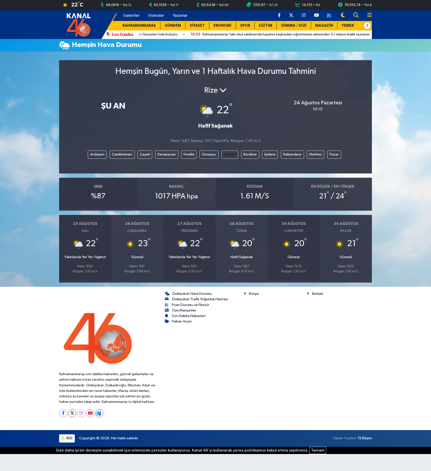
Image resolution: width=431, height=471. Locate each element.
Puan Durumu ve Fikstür (190, 305)
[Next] (99, 413)
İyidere (270, 154)
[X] (72, 413)
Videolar (156, 15)
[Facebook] (63, 413)
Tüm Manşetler (184, 310)
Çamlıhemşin (122, 154)
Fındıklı (189, 154)
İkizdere (250, 154)
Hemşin (230, 154)
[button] (367, 25)
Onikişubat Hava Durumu (192, 294)
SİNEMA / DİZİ (294, 25)
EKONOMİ (222, 25)
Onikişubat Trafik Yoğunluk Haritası (200, 299)
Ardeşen (97, 154)
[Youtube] (90, 413)
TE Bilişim (364, 438)
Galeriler (131, 15)
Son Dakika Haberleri (189, 316)
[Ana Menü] (367, 15)
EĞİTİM (265, 25)
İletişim (317, 294)
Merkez (315, 154)
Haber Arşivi (182, 321)
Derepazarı (166, 154)
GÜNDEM (173, 25)
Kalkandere (292, 154)
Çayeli (145, 154)
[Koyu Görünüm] (343, 15)
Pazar (334, 154)
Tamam (317, 450)
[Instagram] (81, 413)
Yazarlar (180, 15)
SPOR (245, 25)
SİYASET (197, 25)
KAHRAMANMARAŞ (139, 25)
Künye (254, 294)
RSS (69, 438)
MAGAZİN (324, 25)
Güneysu (209, 154)
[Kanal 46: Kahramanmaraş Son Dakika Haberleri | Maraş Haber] (78, 24)
